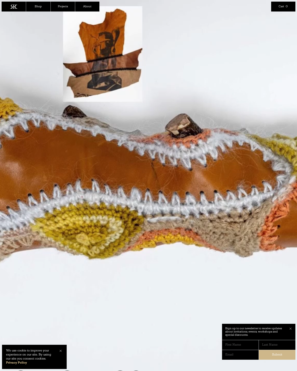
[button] (60, 350)
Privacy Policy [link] (16, 362)
